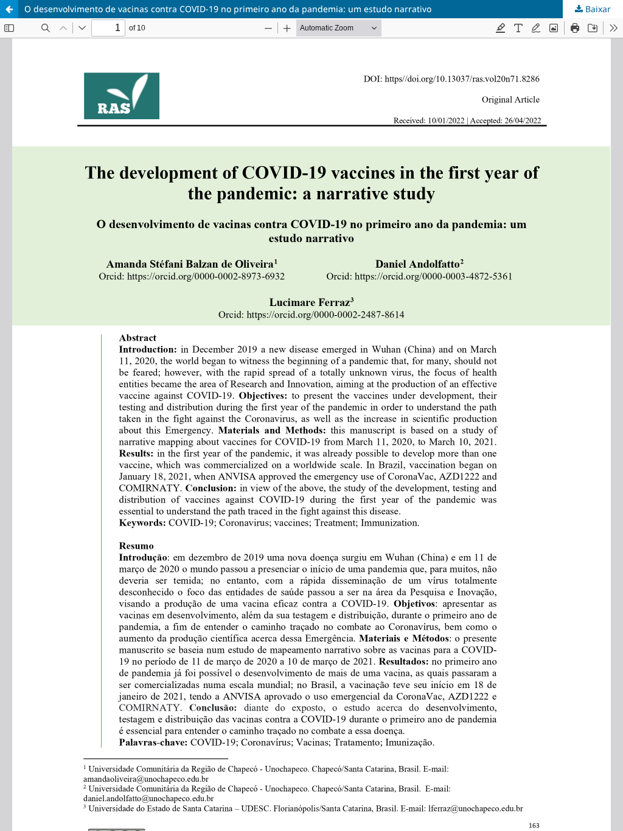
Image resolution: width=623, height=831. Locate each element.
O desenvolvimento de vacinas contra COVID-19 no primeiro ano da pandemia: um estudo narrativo (227, 9)
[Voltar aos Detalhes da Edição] (9, 9)
